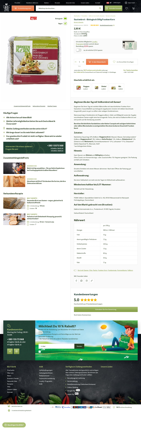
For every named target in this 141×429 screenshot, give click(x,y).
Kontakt (97, 3)
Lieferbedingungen (46, 370)
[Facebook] (10, 351)
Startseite (77, 16)
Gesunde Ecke (70, 3)
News (9, 375)
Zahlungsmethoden (46, 373)
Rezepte (57, 3)
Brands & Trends (13, 378)
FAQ (8, 386)
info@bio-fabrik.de (57, 148)
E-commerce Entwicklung (19, 410)
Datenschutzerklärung (47, 378)
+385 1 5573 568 (55, 145)
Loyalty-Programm (45, 381)
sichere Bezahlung (124, 407)
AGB (41, 366)
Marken (46, 3)
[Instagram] (16, 351)
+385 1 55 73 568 (15, 339)
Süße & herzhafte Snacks (96, 16)
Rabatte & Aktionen (32, 3)
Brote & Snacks (110, 16)
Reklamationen (44, 375)
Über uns (10, 373)
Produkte (17, 3)
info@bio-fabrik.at (57, 150)
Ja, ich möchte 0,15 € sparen (92, 50)
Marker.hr (28, 410)
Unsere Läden (85, 3)
